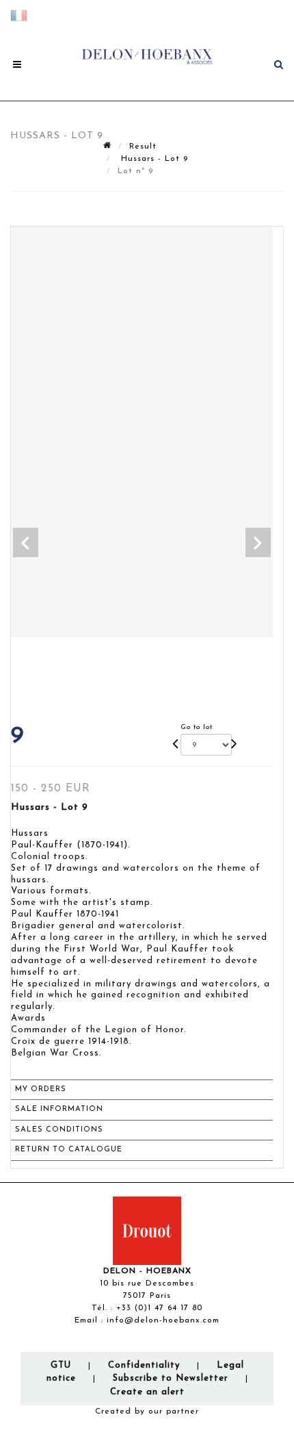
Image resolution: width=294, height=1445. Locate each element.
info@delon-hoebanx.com (163, 1320)
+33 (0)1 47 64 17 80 (159, 1308)
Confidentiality (144, 1365)
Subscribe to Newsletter (170, 1378)
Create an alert (147, 1392)
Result (143, 146)
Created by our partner (147, 1411)
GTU (61, 1365)
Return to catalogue (68, 1149)
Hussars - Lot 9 (153, 159)
